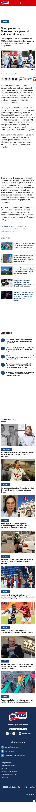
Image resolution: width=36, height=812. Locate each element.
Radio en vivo (5, 777)
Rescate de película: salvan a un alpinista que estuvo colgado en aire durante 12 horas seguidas (23, 258)
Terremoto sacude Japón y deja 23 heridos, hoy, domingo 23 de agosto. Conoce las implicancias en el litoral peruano (24, 296)
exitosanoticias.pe (11, 751)
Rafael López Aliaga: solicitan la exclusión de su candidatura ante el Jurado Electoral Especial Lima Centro (20, 357)
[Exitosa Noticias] (5, 3)
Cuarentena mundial (6, 229)
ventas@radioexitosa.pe (13, 747)
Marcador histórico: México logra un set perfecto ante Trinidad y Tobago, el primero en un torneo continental (18, 597)
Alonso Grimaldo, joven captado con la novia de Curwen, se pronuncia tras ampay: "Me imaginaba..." (20, 349)
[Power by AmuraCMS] (30, 795)
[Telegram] (16, 79)
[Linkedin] (12, 79)
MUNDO (23, 229)
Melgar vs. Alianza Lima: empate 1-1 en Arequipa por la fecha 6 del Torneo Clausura (17, 632)
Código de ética (6, 763)
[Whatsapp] (2, 79)
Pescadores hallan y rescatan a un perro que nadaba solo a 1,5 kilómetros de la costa (24, 245)
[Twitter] (6, 79)
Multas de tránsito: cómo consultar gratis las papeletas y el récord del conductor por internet (17, 561)
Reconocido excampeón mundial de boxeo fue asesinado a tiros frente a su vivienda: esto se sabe (23, 283)
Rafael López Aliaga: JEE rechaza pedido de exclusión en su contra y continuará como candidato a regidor (17, 666)
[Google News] (22, 729)
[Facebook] (9, 79)
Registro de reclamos (8, 766)
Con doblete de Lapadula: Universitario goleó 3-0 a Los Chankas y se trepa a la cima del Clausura (17, 490)
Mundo (5, 21)
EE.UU (16, 229)
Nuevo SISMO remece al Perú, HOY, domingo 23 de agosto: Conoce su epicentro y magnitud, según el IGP (20, 373)
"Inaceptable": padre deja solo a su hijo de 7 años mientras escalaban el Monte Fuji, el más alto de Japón (24, 271)
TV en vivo (4, 768)
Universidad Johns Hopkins (9, 231)
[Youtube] (16, 729)
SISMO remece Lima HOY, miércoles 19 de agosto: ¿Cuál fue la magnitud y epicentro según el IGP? (19, 341)
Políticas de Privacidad (9, 774)
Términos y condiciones (9, 771)
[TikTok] (25, 729)
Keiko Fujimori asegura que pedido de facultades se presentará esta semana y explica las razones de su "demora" (15, 526)
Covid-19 (27, 226)
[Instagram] (19, 729)
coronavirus (19, 226)
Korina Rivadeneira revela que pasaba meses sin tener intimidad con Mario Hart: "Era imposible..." (17, 454)
